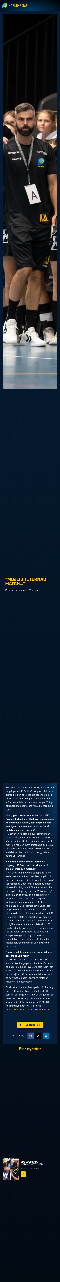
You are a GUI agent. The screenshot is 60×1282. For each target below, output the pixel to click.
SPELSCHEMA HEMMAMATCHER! (32, 1163)
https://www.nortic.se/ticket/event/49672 (27, 1009)
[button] (30, 1036)
